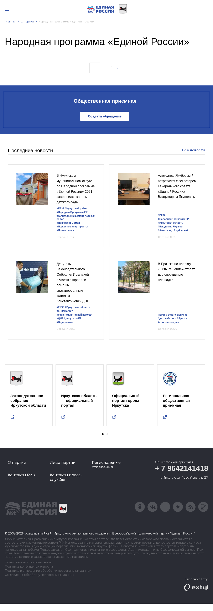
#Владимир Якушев (170, 226)
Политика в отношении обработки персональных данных (48, 571)
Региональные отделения (106, 464)
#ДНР (60, 318)
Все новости (193, 150)
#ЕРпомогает (65, 311)
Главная (10, 21)
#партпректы (80, 226)
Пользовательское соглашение (28, 562)
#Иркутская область (170, 222)
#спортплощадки (168, 322)
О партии (27, 21)
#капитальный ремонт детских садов (76, 218)
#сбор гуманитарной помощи (74, 314)
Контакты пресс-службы (66, 477)
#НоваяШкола (65, 230)
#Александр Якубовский (173, 230)
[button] (103, 434)
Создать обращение (104, 116)
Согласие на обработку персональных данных (39, 575)
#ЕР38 (60, 208)
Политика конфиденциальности (29, 566)
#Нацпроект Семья (68, 222)
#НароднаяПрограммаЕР (72, 212)
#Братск (182, 318)
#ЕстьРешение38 (176, 314)
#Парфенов (64, 226)
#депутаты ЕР (73, 318)
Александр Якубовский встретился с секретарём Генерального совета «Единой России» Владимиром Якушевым (177, 186)
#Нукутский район (76, 208)
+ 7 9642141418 (181, 468)
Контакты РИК (21, 475)
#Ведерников (65, 322)
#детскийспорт (167, 318)
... (118, 68)
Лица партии (63, 462)
